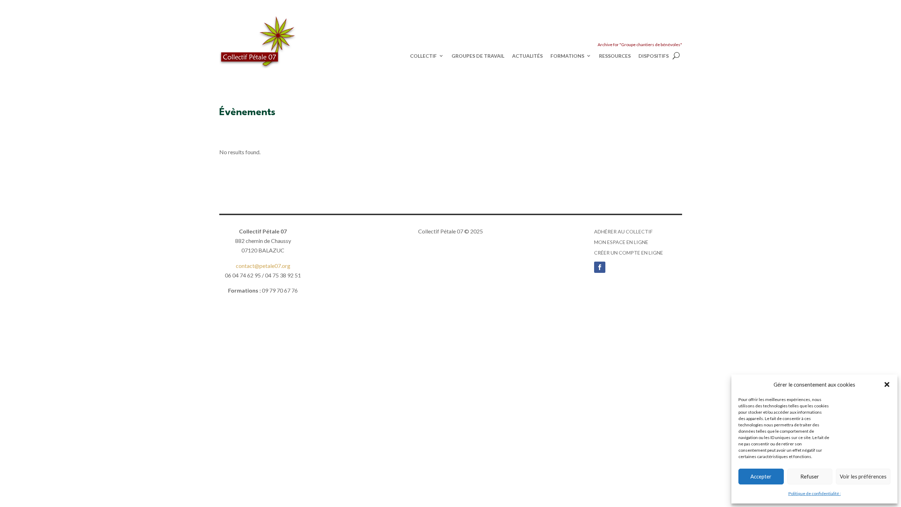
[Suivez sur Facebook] (599, 267)
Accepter (760, 476)
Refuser (809, 476)
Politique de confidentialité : (814, 493)
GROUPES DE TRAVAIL (478, 56)
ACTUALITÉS (527, 56)
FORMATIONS (567, 56)
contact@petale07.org (263, 265)
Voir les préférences (863, 476)
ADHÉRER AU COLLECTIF (623, 231)
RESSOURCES (615, 56)
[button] (886, 384)
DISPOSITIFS (653, 56)
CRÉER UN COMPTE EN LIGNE (628, 253)
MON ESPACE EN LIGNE (621, 242)
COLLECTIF (423, 56)
